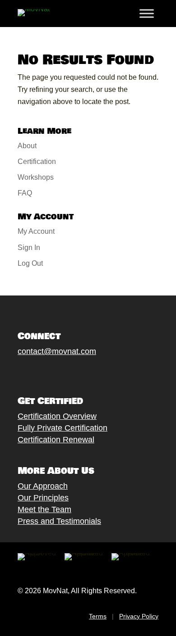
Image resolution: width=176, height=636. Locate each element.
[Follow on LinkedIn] (86, 372)
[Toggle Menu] (146, 13)
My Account (36, 231)
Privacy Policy (138, 616)
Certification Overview (57, 416)
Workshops (36, 177)
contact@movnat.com (57, 351)
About (27, 146)
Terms (98, 616)
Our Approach (43, 486)
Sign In (29, 247)
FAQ (25, 193)
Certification (37, 161)
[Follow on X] (31, 372)
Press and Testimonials (59, 521)
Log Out (30, 263)
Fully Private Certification (62, 427)
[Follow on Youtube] (67, 372)
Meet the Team (44, 509)
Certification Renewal (56, 439)
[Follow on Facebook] (13, 372)
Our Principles (43, 497)
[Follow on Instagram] (49, 372)
